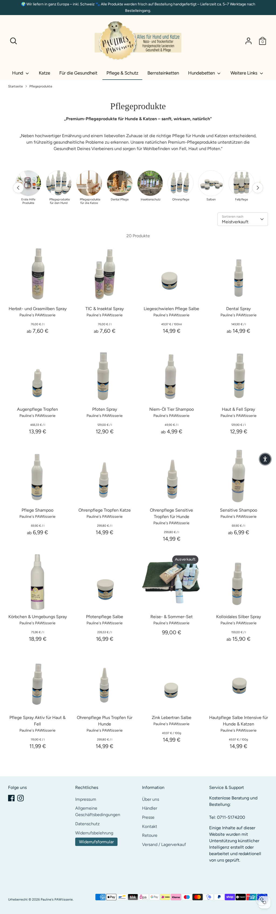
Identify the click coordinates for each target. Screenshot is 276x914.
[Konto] (248, 41)
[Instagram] (20, 798)
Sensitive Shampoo (238, 510)
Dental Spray (238, 308)
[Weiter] (257, 187)
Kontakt (149, 826)
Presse (148, 817)
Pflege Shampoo (37, 510)
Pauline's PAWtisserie (57, 899)
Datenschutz (87, 823)
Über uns (150, 799)
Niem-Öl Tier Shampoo (171, 409)
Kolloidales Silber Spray (238, 616)
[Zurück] (18, 187)
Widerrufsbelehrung (94, 832)
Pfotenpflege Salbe (104, 616)
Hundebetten (202, 73)
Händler (149, 808)
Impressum (85, 799)
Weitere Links (244, 73)
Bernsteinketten (163, 73)
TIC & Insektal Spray (104, 308)
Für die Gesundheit (78, 73)
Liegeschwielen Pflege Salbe (171, 308)
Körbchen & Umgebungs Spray (37, 616)
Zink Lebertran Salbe (171, 717)
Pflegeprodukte (40, 86)
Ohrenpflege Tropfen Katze (104, 510)
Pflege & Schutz (122, 73)
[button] (265, 459)
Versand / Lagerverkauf (164, 844)
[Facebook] (11, 798)
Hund (18, 73)
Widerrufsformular (96, 841)
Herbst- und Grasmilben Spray (38, 308)
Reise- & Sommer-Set (171, 616)
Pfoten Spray (104, 409)
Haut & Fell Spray (238, 409)
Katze (44, 73)
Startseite (15, 86)
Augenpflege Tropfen (37, 409)
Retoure (149, 835)
